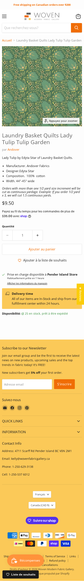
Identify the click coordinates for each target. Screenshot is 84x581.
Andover (13, 149)
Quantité (8, 226)
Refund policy (57, 560)
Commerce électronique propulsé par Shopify (42, 573)
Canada (40, 505)
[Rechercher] (76, 28)
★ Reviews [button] (80, 294)
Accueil (7, 40)
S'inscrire (64, 384)
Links (73, 556)
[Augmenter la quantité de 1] (37, 235)
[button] (78, 16)
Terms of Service (55, 556)
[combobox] (36, 28)
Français (40, 494)
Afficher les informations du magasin (27, 283)
